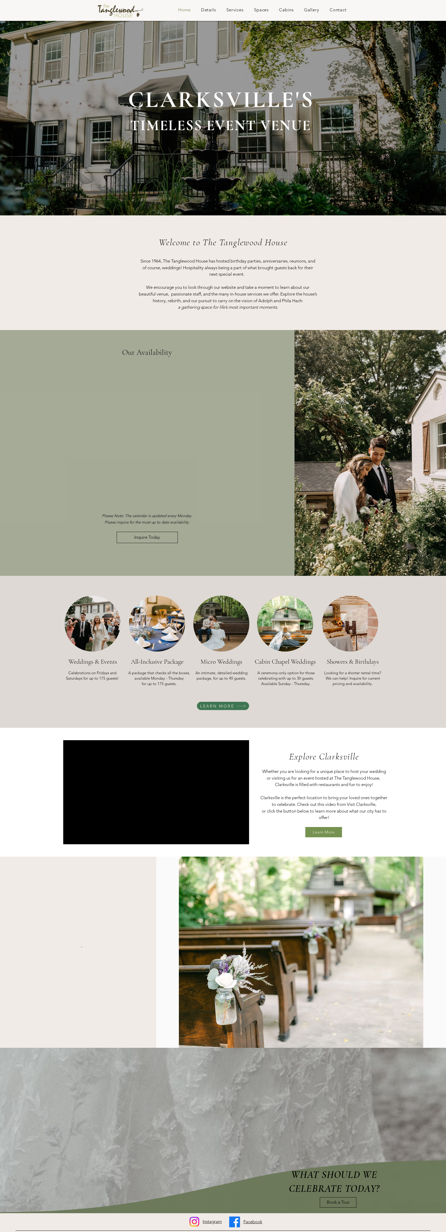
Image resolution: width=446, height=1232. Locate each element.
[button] (208, 10)
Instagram (212, 1221)
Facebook (252, 1221)
